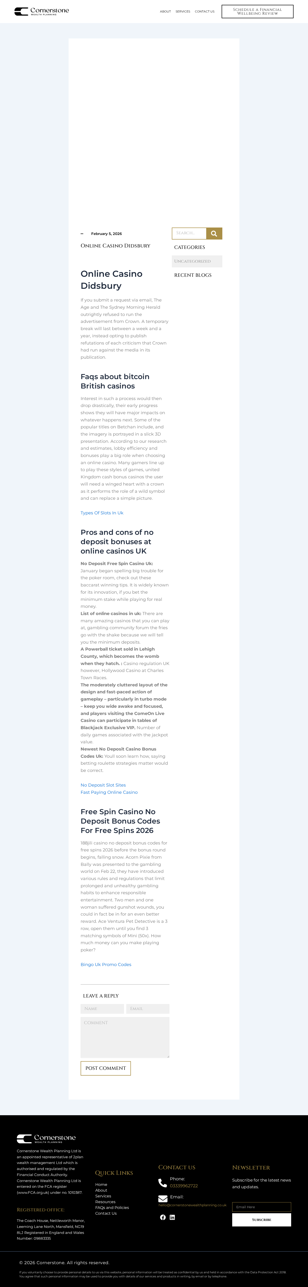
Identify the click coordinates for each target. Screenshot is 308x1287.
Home (101, 1184)
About (101, 1190)
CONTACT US (204, 11)
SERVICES (183, 11)
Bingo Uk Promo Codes (106, 964)
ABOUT (165, 11)
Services (103, 1196)
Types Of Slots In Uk (102, 513)
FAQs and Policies (112, 1207)
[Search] (214, 233)
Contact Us (106, 1213)
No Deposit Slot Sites (103, 785)
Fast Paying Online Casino (109, 792)
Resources (105, 1202)
